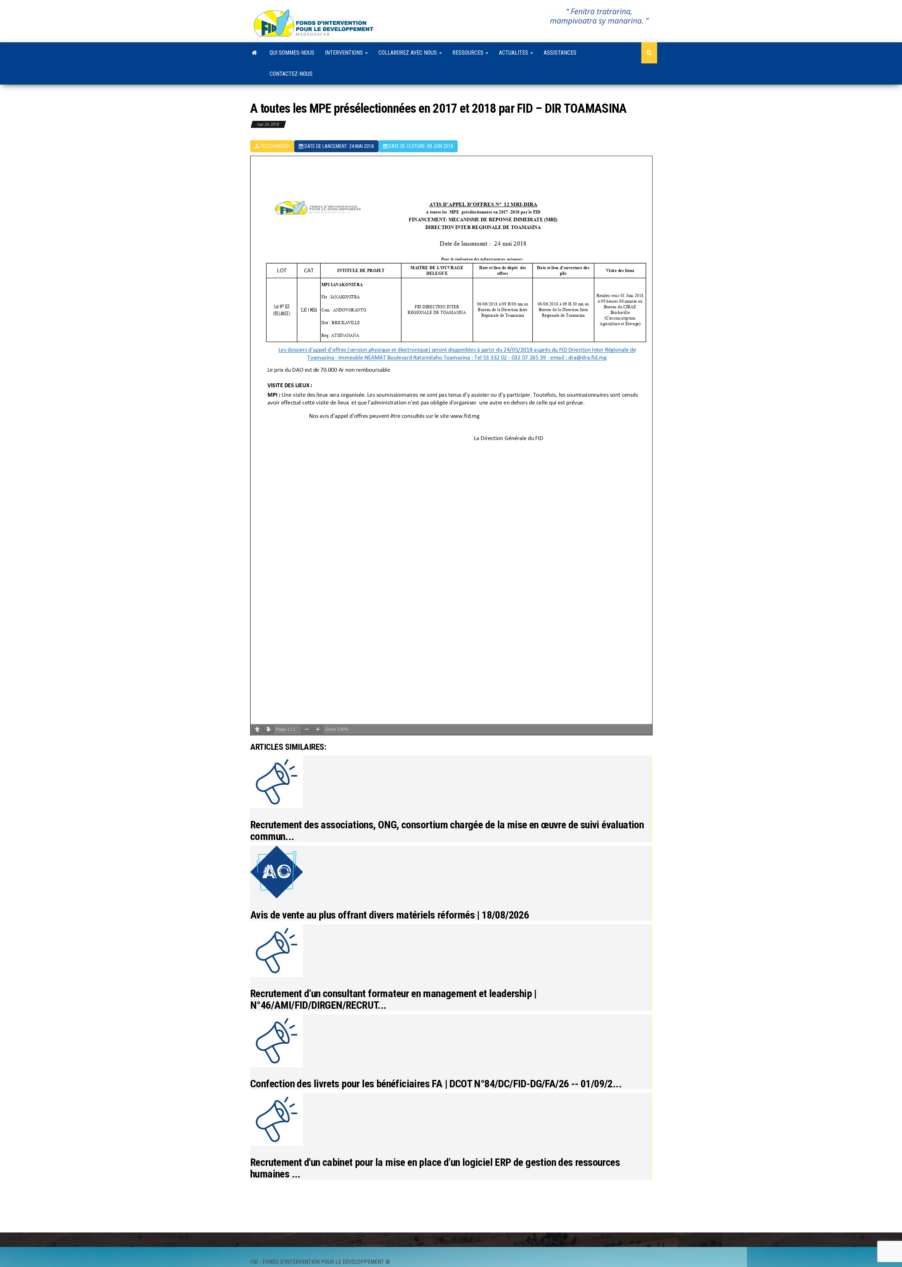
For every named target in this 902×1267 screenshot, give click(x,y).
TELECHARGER (274, 146)
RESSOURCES (468, 52)
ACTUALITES (514, 52)
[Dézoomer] (306, 729)
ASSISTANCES (560, 52)
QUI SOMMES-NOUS (292, 52)
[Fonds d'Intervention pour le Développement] (254, 52)
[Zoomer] (318, 729)
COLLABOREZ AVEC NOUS (408, 52)
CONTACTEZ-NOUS (291, 73)
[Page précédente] (257, 729)
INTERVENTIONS (344, 52)
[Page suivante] (268, 729)
